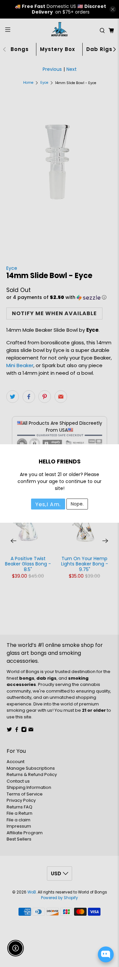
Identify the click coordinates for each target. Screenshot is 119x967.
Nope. (77, 504)
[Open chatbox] (106, 954)
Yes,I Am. (48, 504)
